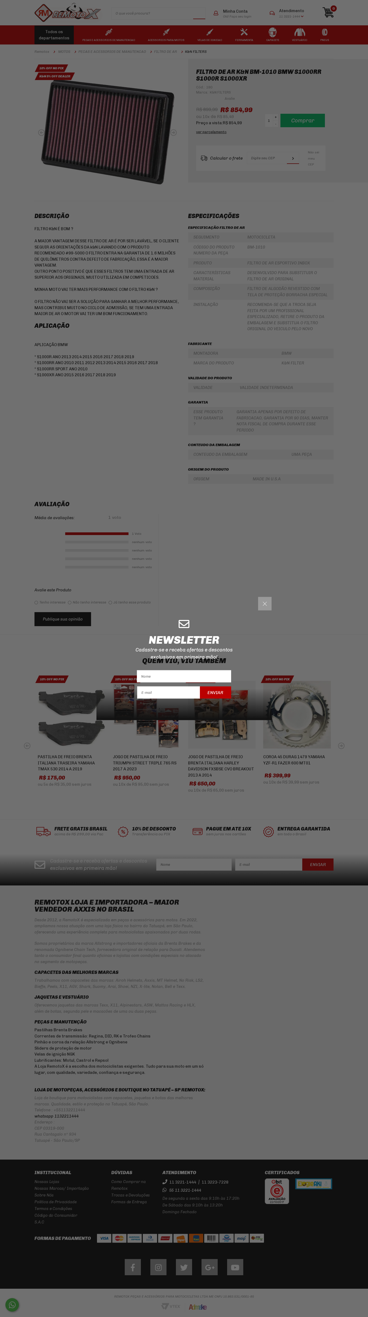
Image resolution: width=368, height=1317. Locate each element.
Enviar (215, 692)
